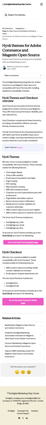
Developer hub (23, 411)
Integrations (20, 28)
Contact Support (23, 413)
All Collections (7, 28)
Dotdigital (11, 411)
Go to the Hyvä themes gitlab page (23, 242)
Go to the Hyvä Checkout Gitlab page (23, 301)
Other (4, 34)
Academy (34, 411)
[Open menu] (41, 4)
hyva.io (19, 147)
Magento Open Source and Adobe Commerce (19, 31)
